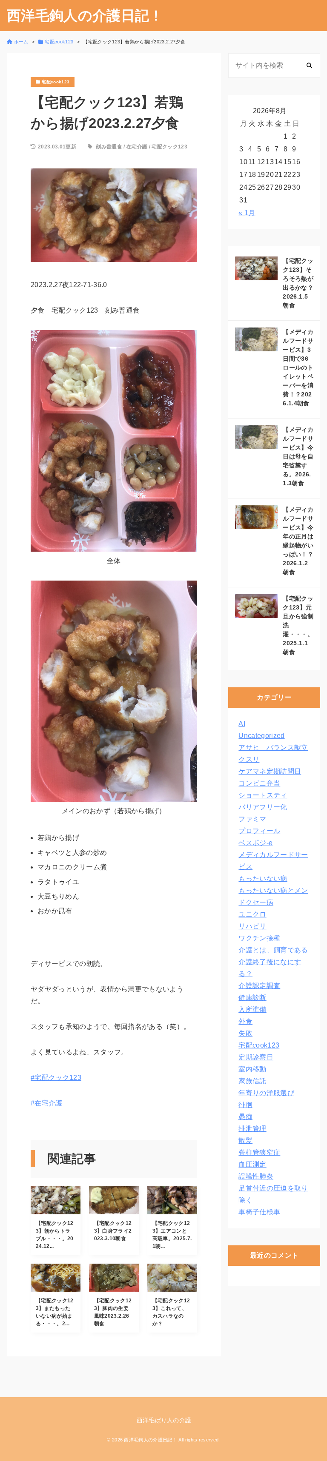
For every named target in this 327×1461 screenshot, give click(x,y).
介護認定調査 (259, 985)
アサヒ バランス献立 (273, 747)
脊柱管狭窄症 (259, 1152)
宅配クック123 (169, 147)
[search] (309, 65)
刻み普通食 (109, 147)
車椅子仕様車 (259, 1212)
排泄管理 (252, 1128)
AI (241, 723)
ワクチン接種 (259, 938)
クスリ (248, 759)
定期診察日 (255, 1057)
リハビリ (252, 926)
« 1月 (246, 212)
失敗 (245, 1033)
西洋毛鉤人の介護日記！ (85, 16)
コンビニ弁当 (259, 783)
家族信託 (252, 1081)
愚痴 (245, 1116)
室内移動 (252, 1069)
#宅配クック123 (56, 1077)
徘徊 (245, 1104)
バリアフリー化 (262, 807)
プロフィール (259, 830)
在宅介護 (136, 147)
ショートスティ (262, 795)
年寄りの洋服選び (266, 1092)
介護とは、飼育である (273, 950)
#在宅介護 (47, 1103)
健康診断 (252, 997)
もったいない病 (262, 878)
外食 (245, 1021)
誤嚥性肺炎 (255, 1176)
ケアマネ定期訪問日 (269, 771)
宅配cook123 (258, 1045)
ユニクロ (252, 914)
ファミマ (252, 819)
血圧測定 (252, 1164)
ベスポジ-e (255, 842)
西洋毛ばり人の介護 (164, 1420)
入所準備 (252, 1009)
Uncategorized (261, 735)
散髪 (245, 1140)
